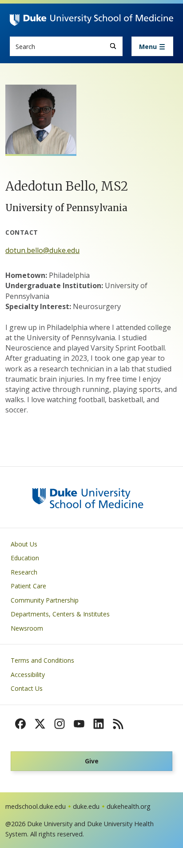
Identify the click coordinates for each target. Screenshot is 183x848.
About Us (24, 544)
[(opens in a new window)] (20, 724)
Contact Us (27, 688)
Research (24, 572)
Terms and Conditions (42, 660)
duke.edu (86, 806)
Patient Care (28, 586)
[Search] (113, 46)
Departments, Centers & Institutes (60, 614)
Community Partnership (45, 600)
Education (25, 558)
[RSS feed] (118, 724)
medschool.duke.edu (35, 806)
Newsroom (27, 628)
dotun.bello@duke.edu (42, 250)
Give (92, 761)
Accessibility (28, 674)
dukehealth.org (129, 806)
